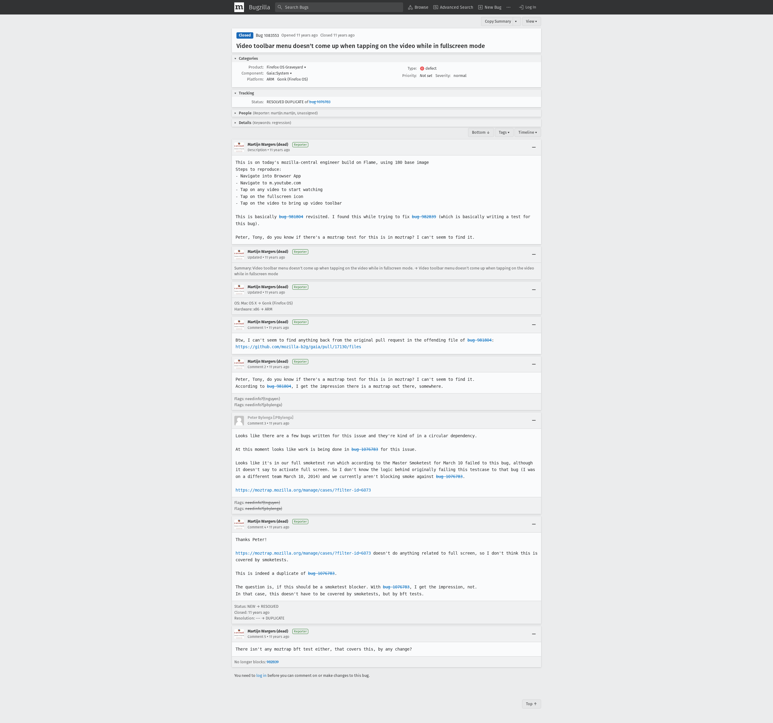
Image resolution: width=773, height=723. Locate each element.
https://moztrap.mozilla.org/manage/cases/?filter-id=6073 (303, 490)
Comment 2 (257, 367)
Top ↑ (531, 704)
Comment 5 (257, 637)
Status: (258, 102)
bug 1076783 (319, 102)
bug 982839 (424, 216)
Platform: (255, 79)
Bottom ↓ (481, 132)
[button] (527, 7)
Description (257, 150)
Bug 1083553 (267, 35)
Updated (255, 257)
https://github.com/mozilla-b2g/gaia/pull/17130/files (298, 346)
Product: (256, 67)
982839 (273, 662)
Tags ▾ (504, 132)
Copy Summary (498, 21)
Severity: (443, 75)
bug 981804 (291, 216)
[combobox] (339, 7)
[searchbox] (339, 7)
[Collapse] (534, 147)
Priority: (409, 75)
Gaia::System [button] (279, 73)
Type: (412, 68)
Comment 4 (257, 527)
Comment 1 (257, 328)
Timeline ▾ (527, 132)
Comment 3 (257, 423)
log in (261, 675)
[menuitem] (418, 7)
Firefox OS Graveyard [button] (286, 67)
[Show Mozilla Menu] (239, 7)
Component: (253, 73)
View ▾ (531, 21)
